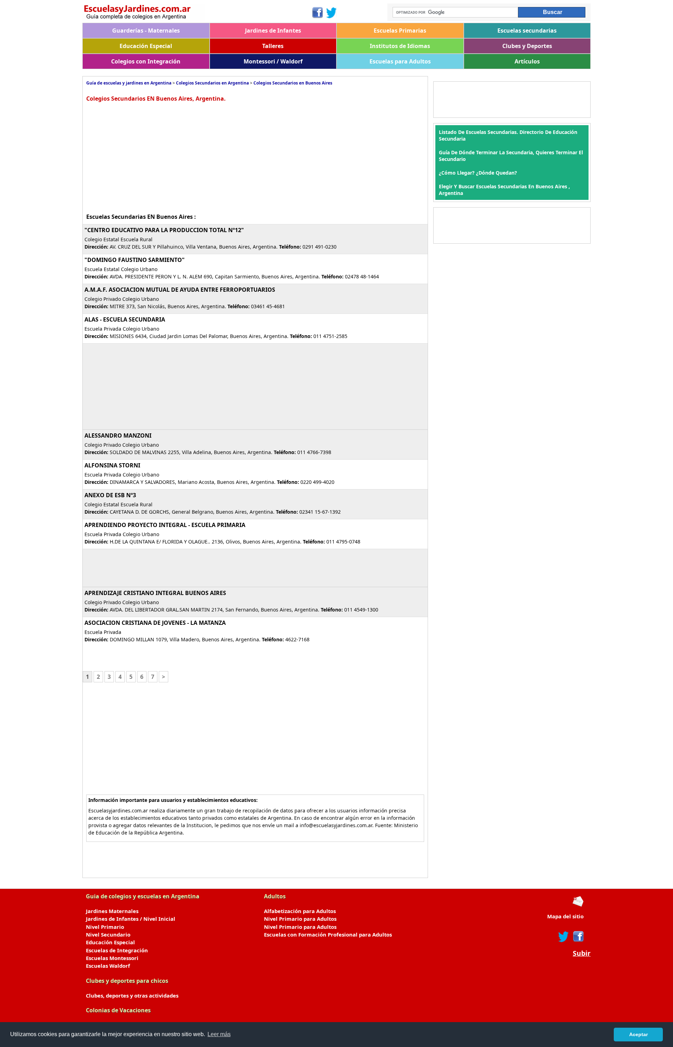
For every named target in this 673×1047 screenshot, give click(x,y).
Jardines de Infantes (273, 30)
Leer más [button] (219, 1034)
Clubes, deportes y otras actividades (132, 995)
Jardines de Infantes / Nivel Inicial (130, 918)
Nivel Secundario (108, 934)
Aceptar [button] (638, 1034)
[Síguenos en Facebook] (317, 12)
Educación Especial (146, 46)
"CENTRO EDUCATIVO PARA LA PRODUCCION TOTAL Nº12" (164, 230)
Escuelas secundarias (527, 30)
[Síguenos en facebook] (578, 936)
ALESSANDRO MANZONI (117, 435)
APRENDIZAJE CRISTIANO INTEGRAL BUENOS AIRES (155, 593)
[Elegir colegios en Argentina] (196, 13)
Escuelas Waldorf (108, 965)
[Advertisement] (145, 157)
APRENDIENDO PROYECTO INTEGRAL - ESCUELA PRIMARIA (164, 525)
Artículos (527, 61)
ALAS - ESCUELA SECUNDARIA (124, 319)
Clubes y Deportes (527, 46)
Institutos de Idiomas (400, 46)
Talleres (273, 46)
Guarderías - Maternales (146, 30)
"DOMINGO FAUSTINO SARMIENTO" (134, 260)
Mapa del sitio (565, 916)
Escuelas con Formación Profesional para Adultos (328, 934)
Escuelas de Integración (117, 950)
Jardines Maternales (112, 910)
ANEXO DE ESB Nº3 (110, 495)
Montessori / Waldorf (273, 61)
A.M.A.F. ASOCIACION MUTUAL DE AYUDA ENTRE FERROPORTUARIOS (179, 289)
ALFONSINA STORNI (112, 465)
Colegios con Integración (146, 61)
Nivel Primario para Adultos (300, 918)
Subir (582, 953)
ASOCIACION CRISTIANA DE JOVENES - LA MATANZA (155, 623)
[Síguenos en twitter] (563, 936)
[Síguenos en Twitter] (331, 12)
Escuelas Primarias (400, 30)
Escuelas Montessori (112, 957)
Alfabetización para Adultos (300, 910)
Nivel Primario (105, 926)
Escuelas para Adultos (400, 61)
